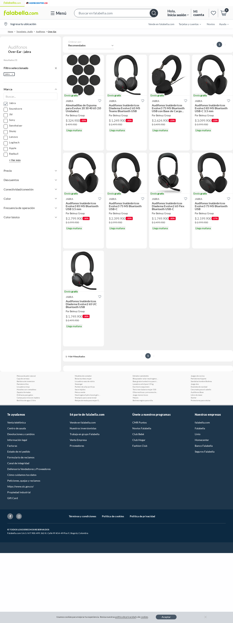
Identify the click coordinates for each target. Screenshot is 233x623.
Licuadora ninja (23, 387)
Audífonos (40, 31)
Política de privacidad (142, 516)
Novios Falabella (141, 428)
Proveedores (77, 445)
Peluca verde (80, 392)
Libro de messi (196, 395)
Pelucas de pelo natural (26, 376)
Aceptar (166, 616)
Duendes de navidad (199, 387)
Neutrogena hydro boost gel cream (87, 395)
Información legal (17, 439)
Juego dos (195, 384)
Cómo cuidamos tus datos (21, 474)
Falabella (200, 428)
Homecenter (202, 439)
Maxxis (135, 398)
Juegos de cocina (197, 376)
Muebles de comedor (83, 376)
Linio (197, 434)
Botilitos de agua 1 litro (26, 400)
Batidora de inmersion (26, 381)
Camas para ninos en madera (28, 398)
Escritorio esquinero (141, 387)
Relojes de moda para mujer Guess (87, 400)
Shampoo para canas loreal (85, 398)
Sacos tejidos (80, 389)
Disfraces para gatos (25, 395)
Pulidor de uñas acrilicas (85, 387)
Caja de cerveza (23, 378)
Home (10, 31)
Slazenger (79, 384)
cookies (144, 617)
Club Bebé (138, 434)
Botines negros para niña (143, 400)
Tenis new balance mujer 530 (144, 389)
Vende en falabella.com (83, 422)
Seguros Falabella (204, 451)
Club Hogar (138, 439)
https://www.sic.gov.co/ (20, 486)
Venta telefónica (16, 422)
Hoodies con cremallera (26, 389)
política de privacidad (125, 617)
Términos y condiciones (82, 516)
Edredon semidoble (141, 376)
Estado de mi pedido (18, 451)
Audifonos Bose (197, 392)
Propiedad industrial (19, 492)
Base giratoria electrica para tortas (145, 381)
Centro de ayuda (16, 428)
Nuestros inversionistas (83, 428)
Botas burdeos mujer (83, 378)
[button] (116, 13)
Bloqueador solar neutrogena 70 (145, 378)
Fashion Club (139, 445)
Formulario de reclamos (20, 457)
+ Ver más (15, 160)
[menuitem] (187, 24)
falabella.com (202, 422)
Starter (193, 398)
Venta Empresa (78, 439)
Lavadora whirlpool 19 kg (143, 384)
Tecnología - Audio (24, 31)
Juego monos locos (140, 395)
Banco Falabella (204, 445)
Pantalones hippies (198, 378)
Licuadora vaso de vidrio (85, 381)
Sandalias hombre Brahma (201, 381)
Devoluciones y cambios (21, 434)
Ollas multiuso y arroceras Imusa (145, 392)
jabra (7, 74)
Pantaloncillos (23, 384)
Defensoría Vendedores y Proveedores (29, 469)
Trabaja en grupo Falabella (84, 434)
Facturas (12, 445)
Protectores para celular (200, 400)
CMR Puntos (139, 422)
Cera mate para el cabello (201, 389)
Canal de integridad (18, 463)
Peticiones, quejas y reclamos (23, 480)
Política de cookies (113, 516)
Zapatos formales (24, 392)
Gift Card (12, 498)
